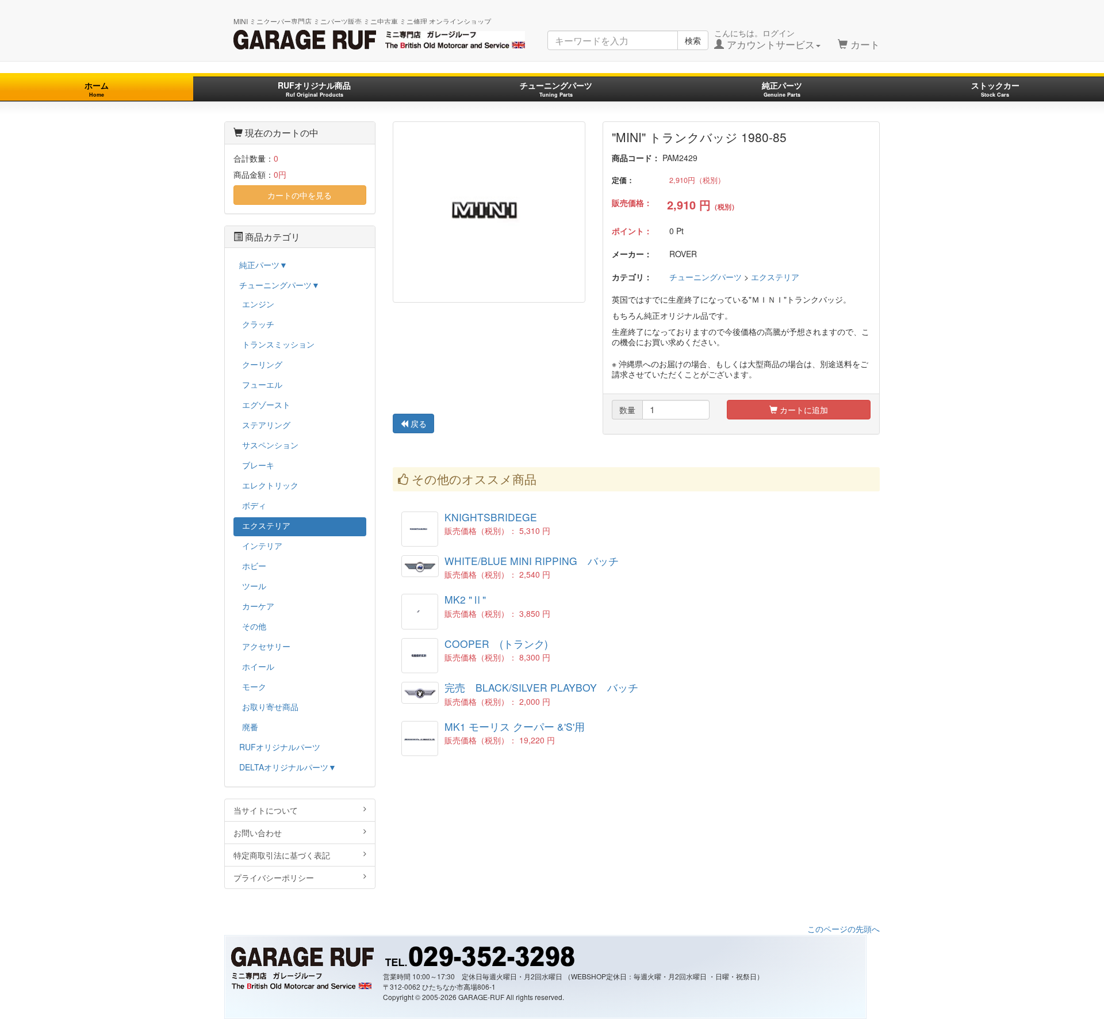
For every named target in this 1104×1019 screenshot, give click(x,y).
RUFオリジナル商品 (314, 88)
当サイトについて (265, 810)
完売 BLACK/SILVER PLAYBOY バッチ (541, 687)
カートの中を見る (299, 195)
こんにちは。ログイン (764, 39)
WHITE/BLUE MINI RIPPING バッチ (531, 561)
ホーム (97, 88)
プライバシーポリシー (273, 877)
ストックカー (995, 88)
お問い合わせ (257, 832)
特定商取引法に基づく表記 (281, 855)
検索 (693, 40)
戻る (417, 423)
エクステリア (775, 277)
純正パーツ (782, 88)
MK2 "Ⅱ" (465, 599)
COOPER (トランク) (496, 643)
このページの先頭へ (843, 928)
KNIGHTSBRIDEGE (490, 517)
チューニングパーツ (556, 88)
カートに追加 (802, 409)
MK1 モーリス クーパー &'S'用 (514, 726)
